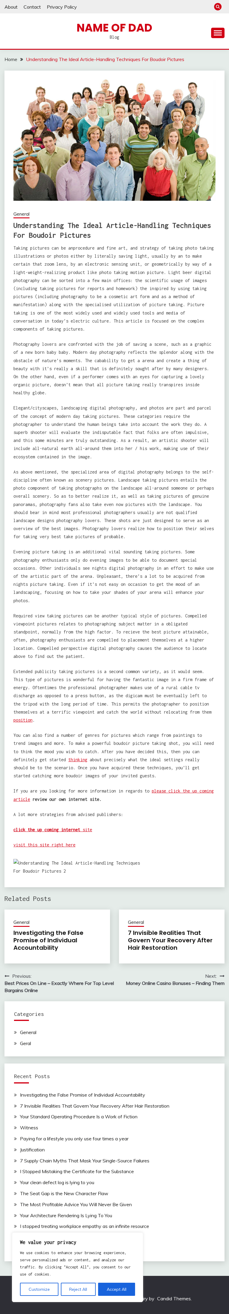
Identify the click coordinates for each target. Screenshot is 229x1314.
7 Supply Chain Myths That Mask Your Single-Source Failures (84, 1161)
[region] (77, 1267)
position (23, 720)
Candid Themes (174, 1298)
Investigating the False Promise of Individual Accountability (48, 940)
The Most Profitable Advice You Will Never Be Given (76, 1204)
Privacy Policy (62, 7)
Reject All (78, 1289)
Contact (32, 7)
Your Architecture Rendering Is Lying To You (66, 1215)
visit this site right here (44, 844)
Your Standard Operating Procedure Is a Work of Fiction (78, 1117)
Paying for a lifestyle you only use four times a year (74, 1139)
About (11, 7)
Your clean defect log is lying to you (57, 1182)
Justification (32, 1150)
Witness (29, 1128)
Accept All (116, 1289)
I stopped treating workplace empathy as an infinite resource (84, 1226)
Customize (39, 1289)
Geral (25, 1043)
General (21, 214)
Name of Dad (114, 27)
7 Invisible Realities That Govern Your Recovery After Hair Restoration (170, 940)
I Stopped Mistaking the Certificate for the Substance (77, 1171)
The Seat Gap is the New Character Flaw (64, 1193)
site (52, 829)
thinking (77, 759)
